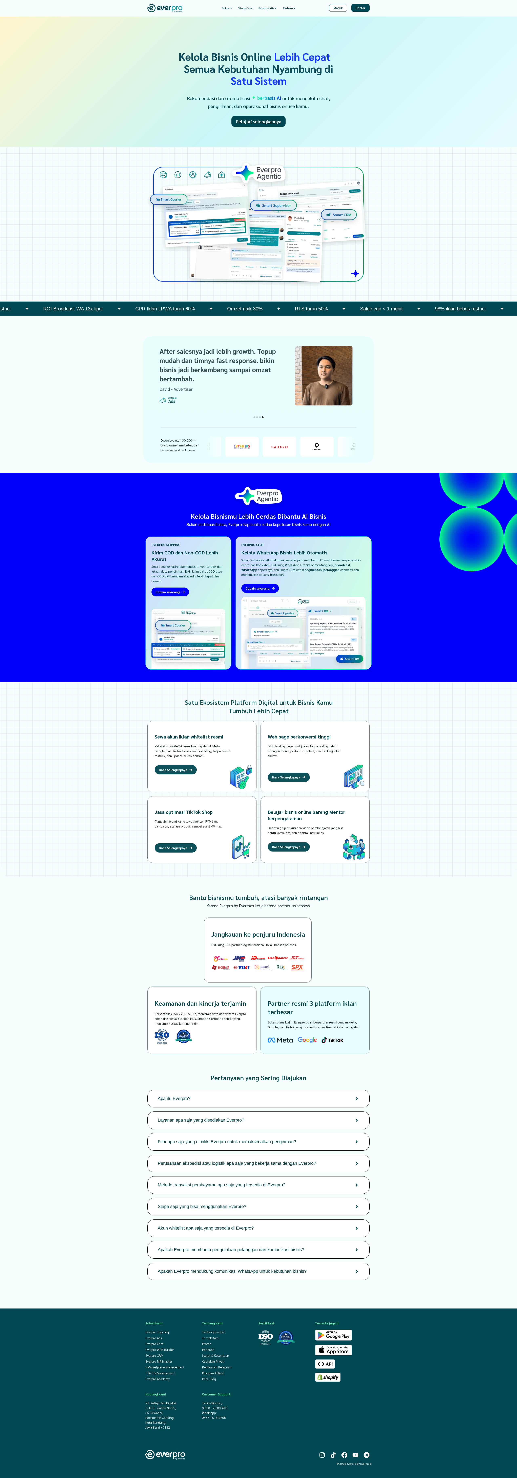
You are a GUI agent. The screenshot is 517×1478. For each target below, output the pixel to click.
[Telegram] (366, 1455)
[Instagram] (322, 1455)
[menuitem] (227, 8)
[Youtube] (355, 1455)
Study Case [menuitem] (245, 8)
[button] (254, 417)
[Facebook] (344, 1455)
